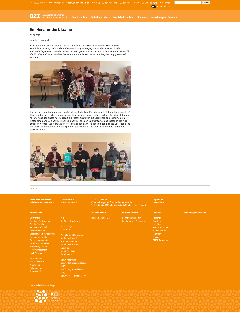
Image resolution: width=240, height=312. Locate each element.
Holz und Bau (36, 258)
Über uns (141, 17)
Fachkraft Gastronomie (40, 221)
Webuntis (165, 3)
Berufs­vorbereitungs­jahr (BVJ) (74, 276)
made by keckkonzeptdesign (42, 285)
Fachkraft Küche (37, 224)
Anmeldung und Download (164, 17)
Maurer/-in (35, 265)
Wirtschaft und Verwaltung (72, 235)
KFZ (62, 218)
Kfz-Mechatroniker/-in (70, 221)
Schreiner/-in (36, 268)
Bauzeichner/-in (37, 262)
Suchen (205, 2)
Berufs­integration (68, 260)
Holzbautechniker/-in (102, 23)
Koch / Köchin (36, 253)
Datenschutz (158, 202)
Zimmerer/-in (36, 271)
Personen (141, 23)
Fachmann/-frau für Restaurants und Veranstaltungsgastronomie (42, 230)
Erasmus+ (157, 237)
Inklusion (157, 234)
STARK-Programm (160, 240)
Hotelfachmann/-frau (39, 243)
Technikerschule (99, 17)
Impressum (158, 200)
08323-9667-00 (40, 3)
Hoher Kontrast (163, 6)
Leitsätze (157, 224)
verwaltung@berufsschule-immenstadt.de (70, 3)
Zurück (33, 188)
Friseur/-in (65, 230)
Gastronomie (78, 23)
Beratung (157, 221)
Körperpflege (66, 226)
